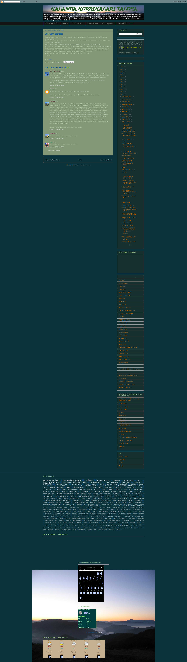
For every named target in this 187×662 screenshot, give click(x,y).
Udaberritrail (46, 493)
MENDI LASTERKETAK (85, 496)
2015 (122, 84)
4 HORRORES (138, 489)
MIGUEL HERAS (122, 344)
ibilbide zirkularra (103, 480)
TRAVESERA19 (98, 520)
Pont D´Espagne (72, 489)
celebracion (111, 524)
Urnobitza (71, 522)
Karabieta (141, 513)
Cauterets (45, 507)
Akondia (106, 486)
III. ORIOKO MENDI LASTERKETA (107, 511)
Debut (87, 507)
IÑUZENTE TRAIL (48, 496)
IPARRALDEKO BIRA (59, 513)
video (125, 489)
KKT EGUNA (73, 496)
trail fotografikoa (78, 487)
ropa (135, 527)
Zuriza (45, 487)
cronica (86, 484)
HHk (84, 511)
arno (143, 522)
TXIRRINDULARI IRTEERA (80, 502)
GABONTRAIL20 (138, 509)
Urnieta (65, 522)
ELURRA (86, 500)
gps (84, 525)
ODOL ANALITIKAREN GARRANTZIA (128, 437)
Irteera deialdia (138, 495)
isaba (89, 493)
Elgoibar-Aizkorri (83, 509)
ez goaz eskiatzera (128, 158)
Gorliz (79, 511)
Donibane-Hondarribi (96, 507)
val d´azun (79, 504)
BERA (96, 505)
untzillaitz (89, 529)
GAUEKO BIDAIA (126, 495)
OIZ (54, 489)
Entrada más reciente (52, 160)
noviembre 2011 (127, 99)
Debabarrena (80, 507)
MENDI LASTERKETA (51, 482)
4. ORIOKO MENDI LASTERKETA (121, 493)
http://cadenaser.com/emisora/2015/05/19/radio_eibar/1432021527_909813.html (111, 525)
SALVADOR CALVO (123, 362)
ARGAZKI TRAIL (74, 498)
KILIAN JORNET (123, 338)
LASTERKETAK (122, 422)
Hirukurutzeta (122, 500)
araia (138, 522)
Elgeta (74, 509)
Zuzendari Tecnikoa (128, 205)
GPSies (121, 462)
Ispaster (68, 513)
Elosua (96, 509)
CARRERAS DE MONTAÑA (125, 425)
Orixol (88, 518)
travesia (53, 498)
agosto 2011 (126, 106)
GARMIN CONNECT (126, 149)
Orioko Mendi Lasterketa (78, 518)
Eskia (52, 486)
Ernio (112, 509)
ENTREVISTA (133, 507)
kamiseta (50, 527)
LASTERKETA (47, 489)
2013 (122, 89)
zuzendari (58, 62)
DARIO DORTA (122, 304)
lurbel (73, 527)
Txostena (124, 172)
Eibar (82, 486)
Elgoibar (117, 495)
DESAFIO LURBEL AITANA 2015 (58, 507)
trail (73, 504)
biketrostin (61, 524)
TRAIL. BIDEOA (88, 520)
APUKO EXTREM (97, 487)
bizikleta (131, 502)
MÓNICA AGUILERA (123, 350)
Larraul (114, 515)
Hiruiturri (95, 511)
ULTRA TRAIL (138, 491)
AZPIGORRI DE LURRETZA (125, 292)
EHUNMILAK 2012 (86, 495)
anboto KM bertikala (123, 522)
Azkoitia (64, 491)
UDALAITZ (97, 489)
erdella (140, 496)
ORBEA (61, 518)
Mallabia (53, 516)
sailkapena (46, 498)
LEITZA (109, 515)
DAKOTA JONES (122, 301)
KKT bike (139, 487)
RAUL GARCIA (98, 496)
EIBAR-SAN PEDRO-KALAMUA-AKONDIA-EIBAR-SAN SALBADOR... (129, 145)
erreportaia (111, 489)
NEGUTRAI (110, 516)
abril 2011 (125, 116)
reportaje (96, 493)
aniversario (132, 522)
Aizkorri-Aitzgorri (55, 491)
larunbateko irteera (72, 480)
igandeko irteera (112, 484)
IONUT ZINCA (48, 513)
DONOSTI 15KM (122, 498)
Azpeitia (79, 505)
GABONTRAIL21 (47, 511)
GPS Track (131, 486)
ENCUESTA (125, 507)
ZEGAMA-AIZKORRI (123, 443)
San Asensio (122, 491)
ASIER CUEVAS (59, 495)
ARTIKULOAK (49, 495)
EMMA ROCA (121, 316)
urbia (95, 529)
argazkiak (116, 480)
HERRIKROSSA (122, 415)
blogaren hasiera (82, 524)
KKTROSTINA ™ (51, 23)
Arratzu (107, 498)
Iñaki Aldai (74, 513)
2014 (122, 86)
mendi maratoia (87, 527)
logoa (100, 486)
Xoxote (85, 522)
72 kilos (129, 504)
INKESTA (141, 511)
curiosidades (46, 504)
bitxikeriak (73, 524)
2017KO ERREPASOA (106, 504)
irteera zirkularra (112, 482)
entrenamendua (50, 480)
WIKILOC (121, 465)
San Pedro (82, 489)
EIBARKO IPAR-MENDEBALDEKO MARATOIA (57, 500)
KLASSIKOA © (77, 23)
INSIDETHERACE (123, 329)
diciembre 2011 (127, 96)
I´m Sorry (125, 233)
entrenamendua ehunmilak (129, 496)
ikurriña (135, 525)
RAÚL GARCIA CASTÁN (124, 359)
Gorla (114, 500)
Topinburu (89, 489)
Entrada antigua (106, 160)
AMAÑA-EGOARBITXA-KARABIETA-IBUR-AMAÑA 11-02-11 (129, 192)
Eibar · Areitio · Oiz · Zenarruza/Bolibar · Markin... (129, 237)
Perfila (63, 489)
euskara (68, 525)
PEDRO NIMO (108, 518)
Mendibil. (58, 502)
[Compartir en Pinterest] (73, 62)
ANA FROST (121, 280)
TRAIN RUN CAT (123, 403)
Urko (53, 493)
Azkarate (113, 498)
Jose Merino (93, 513)
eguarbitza (139, 524)
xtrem (59, 498)
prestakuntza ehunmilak (110, 527)
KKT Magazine (107, 23)
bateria (46, 524)
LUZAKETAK (121, 434)
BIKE (77, 495)
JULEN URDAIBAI (123, 335)
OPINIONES (54, 518)
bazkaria (52, 487)
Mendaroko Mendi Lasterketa (98, 516)
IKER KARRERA (122, 326)
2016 (122, 81)
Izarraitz (130, 500)
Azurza (84, 505)
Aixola (46, 505)
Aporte (94, 498)
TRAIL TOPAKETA (77, 520)
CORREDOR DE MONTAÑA (125, 431)
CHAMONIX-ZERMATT (136, 505)
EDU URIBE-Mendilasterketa (127, 310)
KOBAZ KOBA (121, 513)
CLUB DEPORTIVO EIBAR (125, 440)
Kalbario (135, 513)
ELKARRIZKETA (77, 500)
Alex (51, 505)
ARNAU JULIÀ (122, 289)
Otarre (93, 518)
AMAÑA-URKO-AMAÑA (127, 223)
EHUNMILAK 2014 (99, 495)
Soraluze (68, 520)
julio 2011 (125, 109)
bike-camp (60, 487)
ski (101, 493)
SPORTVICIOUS (122, 378)
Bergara (109, 505)
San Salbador (140, 518)
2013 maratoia (90, 504)
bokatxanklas (92, 524)
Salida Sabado (126, 202)
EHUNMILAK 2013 (119, 487)
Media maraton (67, 516)
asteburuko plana (68, 493)
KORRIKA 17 (138, 500)
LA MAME (54, 515)
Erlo (108, 509)
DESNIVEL (121, 412)
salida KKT (126, 482)
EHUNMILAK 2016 (139, 498)
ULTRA (130, 491)
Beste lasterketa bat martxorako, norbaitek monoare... (129, 135)
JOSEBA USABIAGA (123, 332)
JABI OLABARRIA (83, 513)
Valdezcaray (79, 522)
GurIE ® (65, 23)
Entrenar (102, 509)
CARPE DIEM (122, 298)
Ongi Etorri (67, 518)
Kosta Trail (47, 515)
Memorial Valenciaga (83, 516)
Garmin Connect (123, 456)
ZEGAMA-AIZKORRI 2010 (128, 131)
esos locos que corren (58, 525)
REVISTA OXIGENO (123, 406)
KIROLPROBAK (122, 419)
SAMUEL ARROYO (123, 366)
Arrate (62, 505)
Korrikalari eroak (127, 225)
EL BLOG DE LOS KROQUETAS (126, 313)
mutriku (100, 527)
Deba (130, 498)
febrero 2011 (126, 121)
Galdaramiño (123, 484)
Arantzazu (56, 505)
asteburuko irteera (62, 484)
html (88, 525)
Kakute (129, 513)
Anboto (114, 486)
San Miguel (132, 518)
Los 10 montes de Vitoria (124, 515)
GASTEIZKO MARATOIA (60, 511)
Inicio (80, 160)
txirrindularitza (81, 529)
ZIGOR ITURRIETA (93, 522)
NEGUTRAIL (67, 502)
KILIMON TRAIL (112, 513)
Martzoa (59, 516)
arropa (104, 489)
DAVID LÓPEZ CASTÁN (124, 307)
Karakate (139, 486)
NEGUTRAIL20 (129, 516)
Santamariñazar (49, 520)
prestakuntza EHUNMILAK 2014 (74, 482)
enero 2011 (125, 245)
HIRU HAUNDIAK (95, 491)
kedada (94, 484)
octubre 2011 (126, 101)
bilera (67, 524)
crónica (118, 524)
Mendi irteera (128, 480)
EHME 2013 (106, 507)
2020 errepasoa (118, 504)
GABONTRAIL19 (106, 500)
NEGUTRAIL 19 (119, 516)
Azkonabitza (108, 487)
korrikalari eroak (59, 527)
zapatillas (118, 529)
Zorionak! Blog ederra (128, 241)
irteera (69, 486)
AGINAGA (46, 491)
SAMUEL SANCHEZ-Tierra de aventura (129, 369)
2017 (122, 79)
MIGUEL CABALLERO (124, 341)
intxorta (68, 487)
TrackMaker (122, 459)
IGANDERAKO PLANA (127, 160)
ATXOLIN (135, 504)
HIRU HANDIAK (84, 491)
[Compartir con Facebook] (71, 62)
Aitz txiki (142, 504)
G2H (117, 509)
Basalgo (103, 505)
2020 (122, 71)
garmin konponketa (76, 525)
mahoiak (79, 527)
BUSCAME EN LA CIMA (124, 295)
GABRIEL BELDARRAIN (124, 320)
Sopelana (61, 520)
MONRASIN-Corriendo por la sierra (129, 347)
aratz (111, 502)
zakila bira (107, 493)
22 (124, 504)
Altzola (88, 498)
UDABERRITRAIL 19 (115, 520)
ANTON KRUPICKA (123, 283)
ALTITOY (87, 487)
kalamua (133, 484)
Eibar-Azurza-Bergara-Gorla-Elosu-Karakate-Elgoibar (129, 209)
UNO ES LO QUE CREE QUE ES (127, 384)
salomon (140, 527)
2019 (122, 74)
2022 (122, 66)
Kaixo (123, 167)
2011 (122, 94)
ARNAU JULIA (122, 286)
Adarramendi (70, 495)
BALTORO (90, 505)
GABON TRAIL (73, 491)
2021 (122, 69)
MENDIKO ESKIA (91, 486)
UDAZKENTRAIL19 (103, 502)
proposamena (121, 527)
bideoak (124, 502)
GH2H (69, 511)
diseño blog (117, 496)
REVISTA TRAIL (123, 409)
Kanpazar (113, 491)
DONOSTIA (72, 507)
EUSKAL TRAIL (122, 428)
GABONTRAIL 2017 (126, 509)
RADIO (115, 518)
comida (77, 493)
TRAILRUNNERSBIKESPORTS (126, 381)
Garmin (75, 511)
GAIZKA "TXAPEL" (123, 323)
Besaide (115, 505)
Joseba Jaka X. (102, 513)
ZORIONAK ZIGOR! (127, 200)
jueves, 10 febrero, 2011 (57, 85)
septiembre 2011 (127, 104)
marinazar (119, 489)
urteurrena (111, 529)
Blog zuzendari (126, 155)
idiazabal (83, 493)
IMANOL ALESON (132, 511)
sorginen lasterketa (48, 529)
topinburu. (57, 529)
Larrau (45, 502)
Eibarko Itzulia (130, 487)
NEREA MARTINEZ (123, 353)
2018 (122, 76)
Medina (74, 516)
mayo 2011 (125, 114)
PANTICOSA (100, 518)
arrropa (118, 502)
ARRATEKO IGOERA (138, 493)
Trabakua (92, 502)
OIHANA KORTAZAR (123, 356)
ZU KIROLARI (104, 522)
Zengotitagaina (108, 496)
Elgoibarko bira (95, 500)
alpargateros (112, 522)
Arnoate (100, 498)
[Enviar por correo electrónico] (64, 62)
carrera (102, 484)
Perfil (58, 489)
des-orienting (125, 524)
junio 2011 (125, 111)
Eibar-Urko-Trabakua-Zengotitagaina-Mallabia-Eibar (128, 176)
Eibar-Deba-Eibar (66, 509)
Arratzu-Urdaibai (70, 505)
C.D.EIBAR (126, 505)
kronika (137, 482)
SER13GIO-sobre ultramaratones (128, 375)
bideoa (89, 480)
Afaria (83, 498)
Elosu (90, 509)
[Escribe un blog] (66, 62)
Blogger (99, 632)
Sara (56, 520)
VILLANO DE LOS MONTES (125, 387)
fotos (138, 480)
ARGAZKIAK (122, 23)
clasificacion (138, 502)
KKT (56, 496)
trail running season (67, 529)
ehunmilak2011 (60, 486)
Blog (120, 505)
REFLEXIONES (123, 518)
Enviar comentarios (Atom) (82, 165)
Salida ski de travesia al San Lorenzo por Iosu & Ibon (129, 219)
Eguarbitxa (109, 495)
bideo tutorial (53, 524)
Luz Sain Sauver (138, 515)
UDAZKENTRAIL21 (139, 520)
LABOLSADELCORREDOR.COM (80, 515)
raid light (129, 527)
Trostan (106, 520)
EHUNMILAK (121, 446)
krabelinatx (67, 527)
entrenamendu (47, 525)
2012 (122, 91)
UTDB (54, 522)
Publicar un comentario (54, 151)
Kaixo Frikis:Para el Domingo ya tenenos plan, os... (128, 229)
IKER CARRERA (122, 511)
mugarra (95, 527)
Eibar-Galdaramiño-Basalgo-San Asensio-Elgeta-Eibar (129, 182)
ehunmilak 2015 (56, 504)
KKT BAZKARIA (64, 496)
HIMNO (89, 511)
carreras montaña (102, 524)
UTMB (59, 522)
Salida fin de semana (128, 170)
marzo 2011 (125, 119)
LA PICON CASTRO (65, 515)
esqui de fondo (66, 504)
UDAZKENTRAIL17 (127, 520)
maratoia (76, 486)
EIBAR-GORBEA (116, 507)
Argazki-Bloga (92, 23)
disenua (133, 524)
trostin (75, 529)
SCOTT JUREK (122, 372)
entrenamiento (96, 482)
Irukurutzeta (106, 491)
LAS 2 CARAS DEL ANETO (98, 515)
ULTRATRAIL (48, 522)
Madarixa (51, 502)
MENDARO (46, 516)
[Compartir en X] (69, 62)
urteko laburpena (102, 529)
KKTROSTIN (47, 484)
